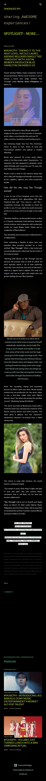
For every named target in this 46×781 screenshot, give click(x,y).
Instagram (24, 529)
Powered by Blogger (25, 765)
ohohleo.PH (12, 8)
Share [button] (6, 583)
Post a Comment (15, 708)
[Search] (40, 3)
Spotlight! (13, 34)
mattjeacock (29, 770)
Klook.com (10, 660)
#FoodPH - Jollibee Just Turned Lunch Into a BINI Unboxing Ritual (21, 742)
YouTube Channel (30, 537)
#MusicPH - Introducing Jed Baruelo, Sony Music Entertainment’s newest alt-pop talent (22, 700)
